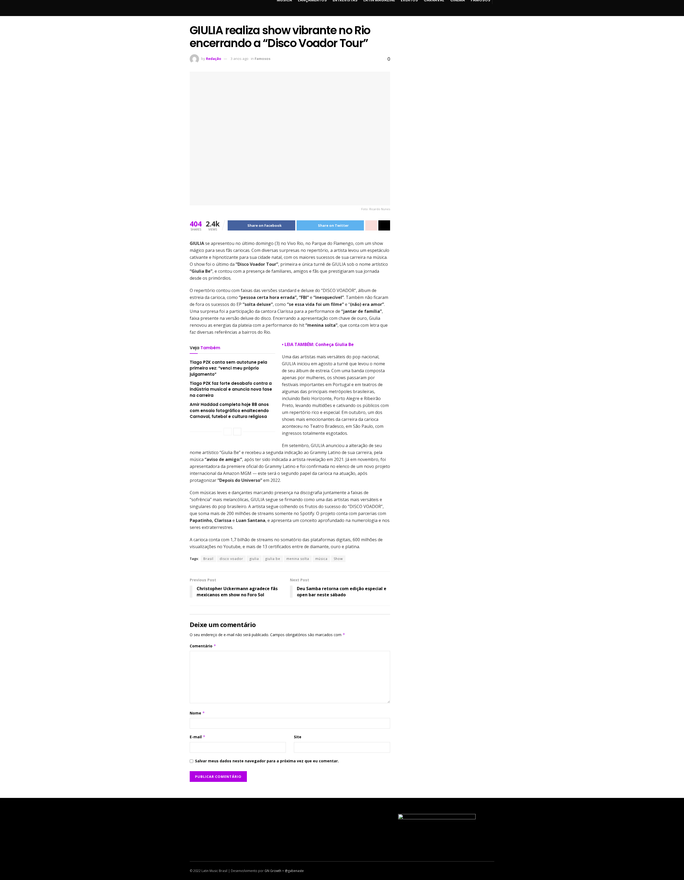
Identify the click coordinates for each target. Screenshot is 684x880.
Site (297, 736)
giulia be (272, 558)
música (321, 558)
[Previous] (228, 431)
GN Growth (273, 871)
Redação (213, 58)
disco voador (231, 558)
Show (338, 558)
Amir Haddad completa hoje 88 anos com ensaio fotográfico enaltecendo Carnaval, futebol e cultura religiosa (229, 410)
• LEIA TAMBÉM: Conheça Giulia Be (318, 344)
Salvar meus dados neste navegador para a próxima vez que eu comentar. (267, 760)
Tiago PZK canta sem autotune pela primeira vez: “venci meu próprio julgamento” (228, 368)
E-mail (197, 736)
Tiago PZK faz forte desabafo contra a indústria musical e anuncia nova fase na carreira (231, 389)
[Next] (237, 431)
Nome (197, 713)
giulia (254, 558)
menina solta (297, 558)
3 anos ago (239, 58)
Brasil (208, 558)
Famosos (262, 58)
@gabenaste (294, 871)
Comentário (203, 645)
